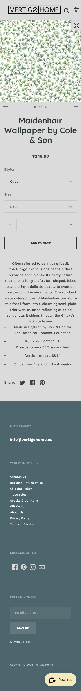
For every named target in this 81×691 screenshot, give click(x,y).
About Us (16, 512)
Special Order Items (24, 500)
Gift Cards (17, 506)
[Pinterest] (24, 567)
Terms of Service (22, 524)
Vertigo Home (44, 664)
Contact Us (18, 476)
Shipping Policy (21, 488)
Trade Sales (18, 494)
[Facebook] (15, 567)
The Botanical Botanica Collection (43, 333)
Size (7, 194)
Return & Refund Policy (26, 482)
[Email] (42, 567)
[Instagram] (33, 567)
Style (8, 169)
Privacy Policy (20, 518)
